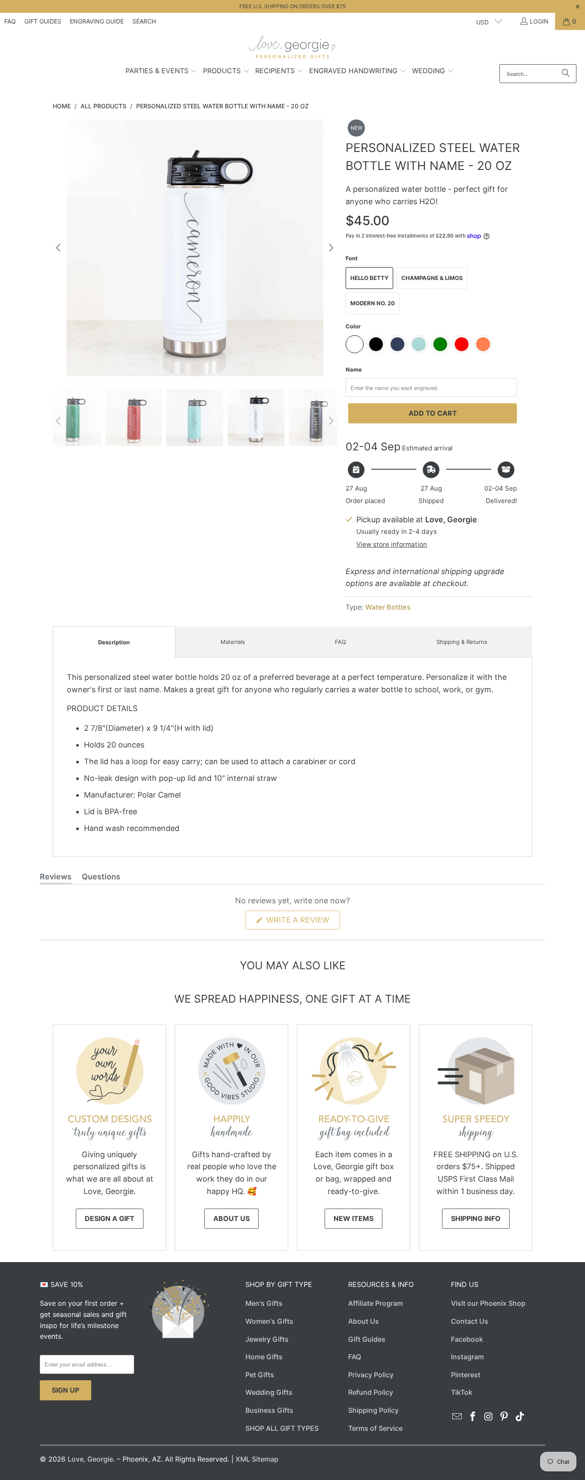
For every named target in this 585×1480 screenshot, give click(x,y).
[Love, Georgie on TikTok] (520, 1417)
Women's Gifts (269, 1321)
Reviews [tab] (56, 878)
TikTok (461, 1392)
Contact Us (469, 1321)
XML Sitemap (257, 1459)
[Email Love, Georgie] (457, 1417)
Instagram (467, 1356)
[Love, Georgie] (293, 49)
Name (354, 369)
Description (114, 642)
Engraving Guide (97, 21)
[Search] (565, 73)
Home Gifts (264, 1356)
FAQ (10, 21)
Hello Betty (369, 277)
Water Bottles (388, 607)
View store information (391, 544)
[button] (161, 71)
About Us (231, 1218)
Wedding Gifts (268, 1392)
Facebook (467, 1339)
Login (539, 21)
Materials (233, 641)
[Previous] (59, 247)
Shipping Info (476, 1218)
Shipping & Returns (461, 641)
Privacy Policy (371, 1374)
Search (144, 21)
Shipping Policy (373, 1410)
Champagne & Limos (432, 277)
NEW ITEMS (353, 1218)
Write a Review (302, 922)
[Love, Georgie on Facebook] (473, 1417)
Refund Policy (370, 1392)
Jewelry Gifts (267, 1339)
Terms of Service (375, 1428)
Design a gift (109, 1218)
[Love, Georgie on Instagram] (488, 1417)
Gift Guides (42, 21)
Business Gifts (269, 1410)
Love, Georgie (90, 1459)
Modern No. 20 (372, 303)
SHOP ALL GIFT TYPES (282, 1428)
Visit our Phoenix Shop (488, 1303)
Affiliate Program (375, 1303)
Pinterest (466, 1374)
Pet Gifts (259, 1374)
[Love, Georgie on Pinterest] (504, 1417)
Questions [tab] (101, 878)
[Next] (330, 247)
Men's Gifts (264, 1303)
